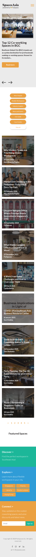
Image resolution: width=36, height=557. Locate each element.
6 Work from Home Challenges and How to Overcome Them (15, 279)
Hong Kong (9, 494)
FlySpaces (8, 225)
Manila (22, 486)
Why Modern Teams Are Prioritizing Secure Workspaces (15, 153)
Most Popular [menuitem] (18, 95)
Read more (10, 65)
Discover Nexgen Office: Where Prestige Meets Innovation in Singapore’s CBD (16, 214)
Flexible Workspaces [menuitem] (18, 101)
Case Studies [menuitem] (18, 122)
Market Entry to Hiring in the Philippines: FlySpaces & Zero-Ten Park (17, 184)
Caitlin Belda (9, 288)
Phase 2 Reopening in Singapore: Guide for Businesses (14, 405)
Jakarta (9, 490)
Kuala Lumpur (22, 490)
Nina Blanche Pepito (11, 162)
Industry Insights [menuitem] (18, 106)
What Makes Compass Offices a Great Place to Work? (15, 248)
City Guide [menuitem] (18, 116)
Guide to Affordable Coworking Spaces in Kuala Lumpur (16, 342)
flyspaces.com (20, 550)
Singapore (9, 486)
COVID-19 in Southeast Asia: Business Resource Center (17, 312)
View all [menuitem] (18, 127)
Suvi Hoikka (8, 320)
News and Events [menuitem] (18, 111)
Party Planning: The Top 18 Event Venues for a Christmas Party (18, 374)
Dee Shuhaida (9, 351)
